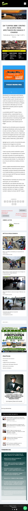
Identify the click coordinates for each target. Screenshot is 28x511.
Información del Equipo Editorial (10, 364)
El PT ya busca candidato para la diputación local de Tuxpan (14, 444)
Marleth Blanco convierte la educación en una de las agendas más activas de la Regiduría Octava (16, 418)
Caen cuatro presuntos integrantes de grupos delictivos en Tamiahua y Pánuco (16, 425)
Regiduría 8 (14, 421)
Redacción (13, 35)
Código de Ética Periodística (9, 362)
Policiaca (14, 427)
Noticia (14, 37)
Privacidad (5, 360)
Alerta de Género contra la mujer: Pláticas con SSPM (14, 292)
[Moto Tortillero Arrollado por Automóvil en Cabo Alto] (14, 243)
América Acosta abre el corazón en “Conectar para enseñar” (14, 438)
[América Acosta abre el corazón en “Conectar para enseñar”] (4, 438)
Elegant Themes (12, 505)
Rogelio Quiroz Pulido (16, 445)
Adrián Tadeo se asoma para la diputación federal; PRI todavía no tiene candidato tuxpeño (16, 431)
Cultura (13, 439)
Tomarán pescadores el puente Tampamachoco (10, 312)
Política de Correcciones (8, 366)
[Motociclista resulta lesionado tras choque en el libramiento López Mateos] (14, 263)
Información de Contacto (8, 358)
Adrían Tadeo (14, 434)
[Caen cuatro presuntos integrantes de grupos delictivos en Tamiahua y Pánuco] (4, 425)
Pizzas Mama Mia (14, 85)
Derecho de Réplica (7, 368)
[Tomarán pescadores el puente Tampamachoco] (14, 303)
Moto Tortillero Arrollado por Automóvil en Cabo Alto (13, 252)
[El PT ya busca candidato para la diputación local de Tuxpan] (4, 444)
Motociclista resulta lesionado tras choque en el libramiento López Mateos (14, 272)
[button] (25, 508)
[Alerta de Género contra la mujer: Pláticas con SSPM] (14, 283)
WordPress (14, 507)
